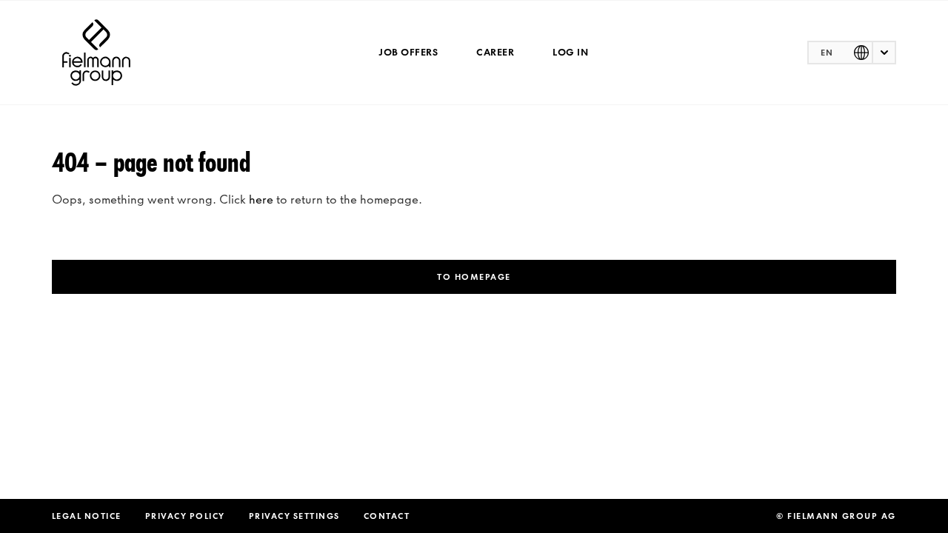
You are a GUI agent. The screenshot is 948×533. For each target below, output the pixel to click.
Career (495, 52)
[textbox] (852, 52)
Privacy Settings (294, 516)
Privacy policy (185, 516)
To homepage (474, 277)
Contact (387, 516)
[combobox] (851, 52)
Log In (570, 52)
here (261, 199)
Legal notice (86, 516)
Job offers (408, 52)
